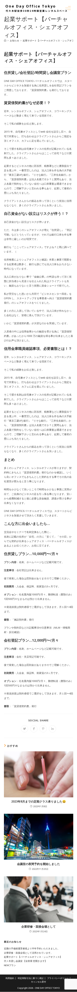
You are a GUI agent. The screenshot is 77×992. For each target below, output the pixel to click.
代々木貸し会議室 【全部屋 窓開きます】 (25, 961)
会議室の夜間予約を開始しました (38, 864)
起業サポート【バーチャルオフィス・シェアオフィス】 (33, 956)
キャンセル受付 (38, 981)
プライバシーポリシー (58, 978)
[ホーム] (5, 40)
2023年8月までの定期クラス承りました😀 (38, 801)
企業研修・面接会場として (38, 926)
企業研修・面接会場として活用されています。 (28, 952)
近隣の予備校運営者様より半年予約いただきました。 (32, 948)
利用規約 (10, 978)
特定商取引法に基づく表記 (31, 978)
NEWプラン (10, 965)
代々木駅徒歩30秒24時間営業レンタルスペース (37, 10)
